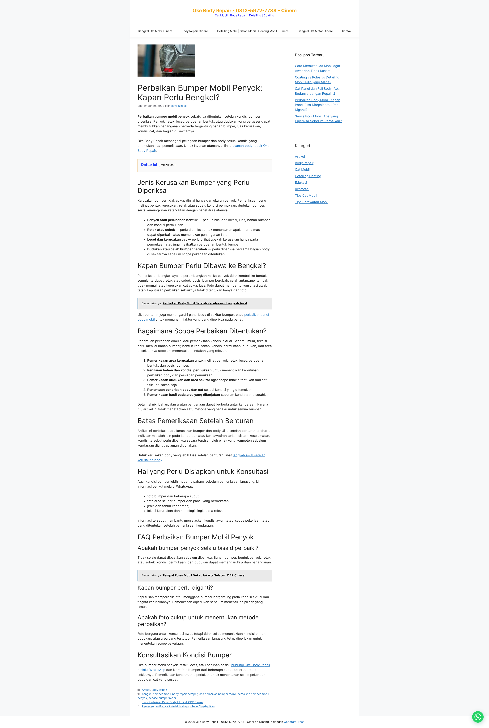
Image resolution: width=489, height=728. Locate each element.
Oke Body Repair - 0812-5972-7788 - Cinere (245, 10)
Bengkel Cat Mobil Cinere (155, 31)
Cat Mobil (302, 169)
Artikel (146, 689)
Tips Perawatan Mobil (311, 202)
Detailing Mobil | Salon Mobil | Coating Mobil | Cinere (253, 31)
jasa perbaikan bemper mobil (217, 694)
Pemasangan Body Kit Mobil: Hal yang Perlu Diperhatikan (178, 706)
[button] (478, 717)
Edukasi (301, 182)
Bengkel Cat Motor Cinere (315, 31)
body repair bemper (184, 694)
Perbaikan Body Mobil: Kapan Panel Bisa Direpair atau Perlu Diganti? (317, 105)
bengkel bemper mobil (156, 694)
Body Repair (159, 689)
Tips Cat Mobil (306, 195)
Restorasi (302, 189)
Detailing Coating (308, 176)
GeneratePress (294, 722)
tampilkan (167, 165)
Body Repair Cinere (195, 31)
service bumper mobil (162, 698)
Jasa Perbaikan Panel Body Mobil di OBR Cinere (172, 702)
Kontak (346, 31)
